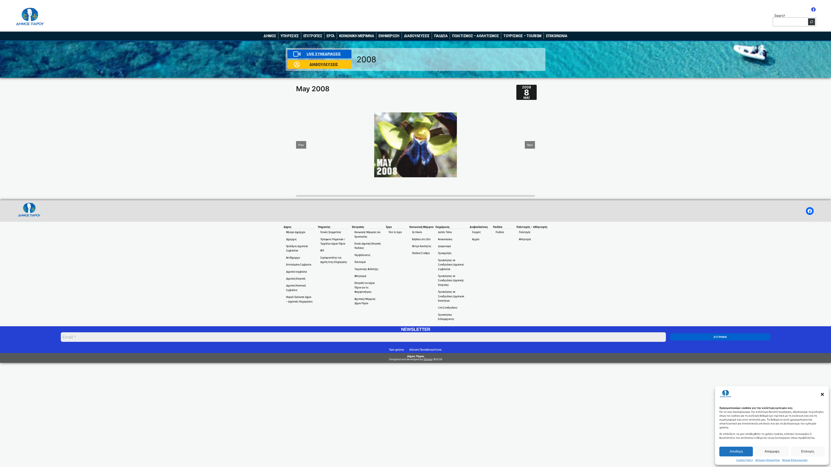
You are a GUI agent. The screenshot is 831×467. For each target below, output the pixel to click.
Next (530, 144)
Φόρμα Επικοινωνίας (795, 460)
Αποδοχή (736, 451)
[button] (822, 394)
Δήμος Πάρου (415, 356)
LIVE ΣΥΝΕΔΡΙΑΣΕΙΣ (324, 54)
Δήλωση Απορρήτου (767, 460)
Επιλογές (807, 451)
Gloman (428, 359)
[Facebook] (813, 9)
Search (779, 15)
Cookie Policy (744, 460)
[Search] (811, 21)
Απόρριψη (772, 451)
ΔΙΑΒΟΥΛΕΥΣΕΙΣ (323, 64)
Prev (301, 144)
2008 (366, 59)
